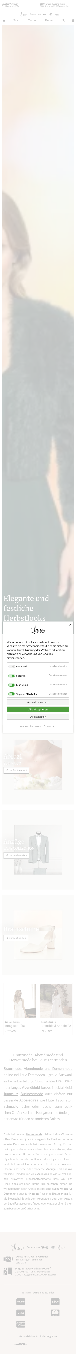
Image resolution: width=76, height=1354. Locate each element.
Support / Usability (26, 694)
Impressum (35, 726)
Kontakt (24, 726)
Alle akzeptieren (38, 709)
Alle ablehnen (38, 716)
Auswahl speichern (38, 702)
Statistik (20, 675)
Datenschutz (49, 726)
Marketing (22, 684)
